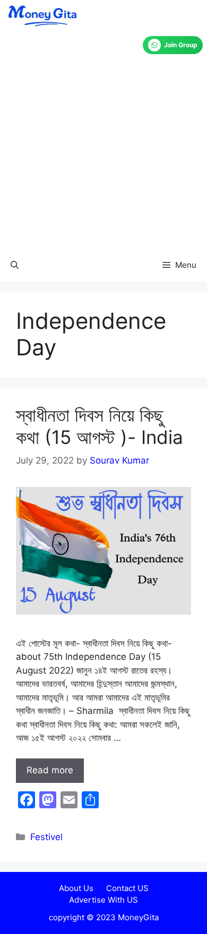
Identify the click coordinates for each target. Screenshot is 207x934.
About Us (76, 888)
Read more (50, 770)
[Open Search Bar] (14, 265)
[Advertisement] (103, 140)
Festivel (46, 837)
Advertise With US (103, 900)
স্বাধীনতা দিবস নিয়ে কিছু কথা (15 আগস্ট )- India (99, 426)
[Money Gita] (41, 16)
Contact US (127, 888)
